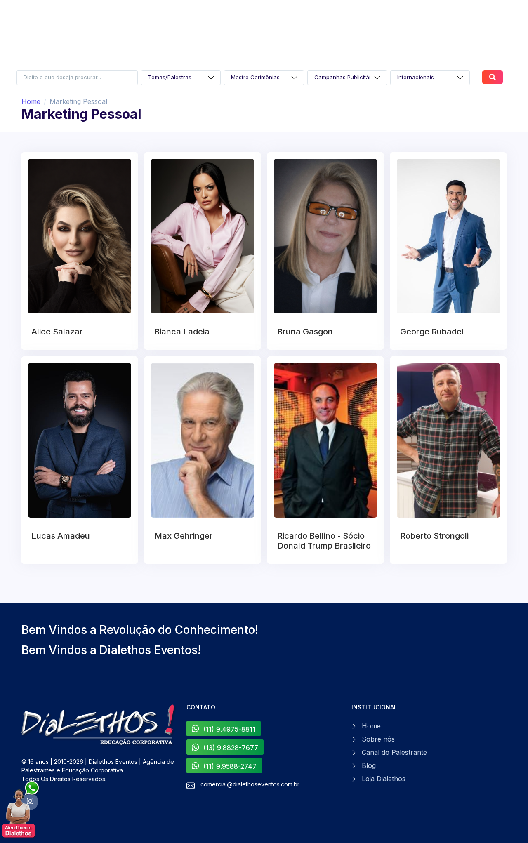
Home (30, 101)
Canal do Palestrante (394, 752)
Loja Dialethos (383, 779)
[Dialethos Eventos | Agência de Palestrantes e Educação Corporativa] (99, 725)
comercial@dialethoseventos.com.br (249, 784)
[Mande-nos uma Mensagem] (21, 810)
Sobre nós (378, 739)
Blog (369, 765)
